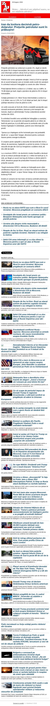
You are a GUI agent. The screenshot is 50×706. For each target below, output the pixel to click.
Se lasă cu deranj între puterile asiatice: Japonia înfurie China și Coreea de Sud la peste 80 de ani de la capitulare (30, 554)
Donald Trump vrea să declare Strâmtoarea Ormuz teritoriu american (30, 583)
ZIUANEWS (12, 17)
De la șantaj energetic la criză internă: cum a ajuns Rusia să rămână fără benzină (30, 410)
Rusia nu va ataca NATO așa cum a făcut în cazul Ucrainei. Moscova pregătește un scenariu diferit (25, 209)
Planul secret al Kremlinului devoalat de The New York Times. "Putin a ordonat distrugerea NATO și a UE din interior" (30, 570)
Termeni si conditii (18, 703)
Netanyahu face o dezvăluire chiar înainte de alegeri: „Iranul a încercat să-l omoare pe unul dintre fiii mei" (29, 380)
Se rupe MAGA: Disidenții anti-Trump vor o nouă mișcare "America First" (30, 466)
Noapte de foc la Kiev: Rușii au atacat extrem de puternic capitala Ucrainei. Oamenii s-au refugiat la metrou (25, 233)
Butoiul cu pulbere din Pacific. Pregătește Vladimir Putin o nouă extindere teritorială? (28, 423)
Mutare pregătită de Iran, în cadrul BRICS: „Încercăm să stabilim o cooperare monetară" (28, 596)
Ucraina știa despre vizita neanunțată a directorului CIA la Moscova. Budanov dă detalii (25, 225)
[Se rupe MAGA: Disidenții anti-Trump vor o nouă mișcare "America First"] (6, 467)
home (3, 20)
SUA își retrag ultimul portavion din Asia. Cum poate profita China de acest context (29, 540)
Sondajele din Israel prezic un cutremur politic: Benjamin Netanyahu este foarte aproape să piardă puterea (24, 217)
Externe (10, 20)
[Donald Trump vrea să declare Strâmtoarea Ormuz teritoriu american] (6, 584)
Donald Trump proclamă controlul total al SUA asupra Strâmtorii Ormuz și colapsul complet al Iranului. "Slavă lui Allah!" (31, 612)
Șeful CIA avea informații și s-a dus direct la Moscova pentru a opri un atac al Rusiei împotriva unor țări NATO (23, 242)
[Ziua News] (5, 7)
